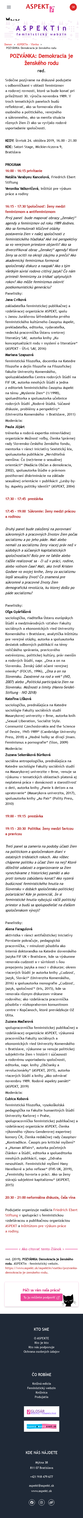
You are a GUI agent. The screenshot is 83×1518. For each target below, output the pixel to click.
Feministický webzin (41, 1388)
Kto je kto (42, 1343)
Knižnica (41, 1392)
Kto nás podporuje (41, 1347)
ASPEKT (11, 1225)
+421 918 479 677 (41, 1477)
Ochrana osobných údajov (42, 1352)
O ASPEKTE (41, 1338)
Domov (8, 44)
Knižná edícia (41, 1384)
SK (74, 8)
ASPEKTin (28, 44)
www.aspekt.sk (41, 1491)
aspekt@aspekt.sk (41, 1486)
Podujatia (41, 1397)
